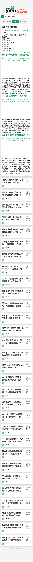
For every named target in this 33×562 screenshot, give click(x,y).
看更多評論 (27, 52)
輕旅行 (15, 21)
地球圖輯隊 (23, 21)
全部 (3, 21)
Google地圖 (6, 30)
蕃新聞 (9, 21)
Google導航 (15, 30)
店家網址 (23, 30)
